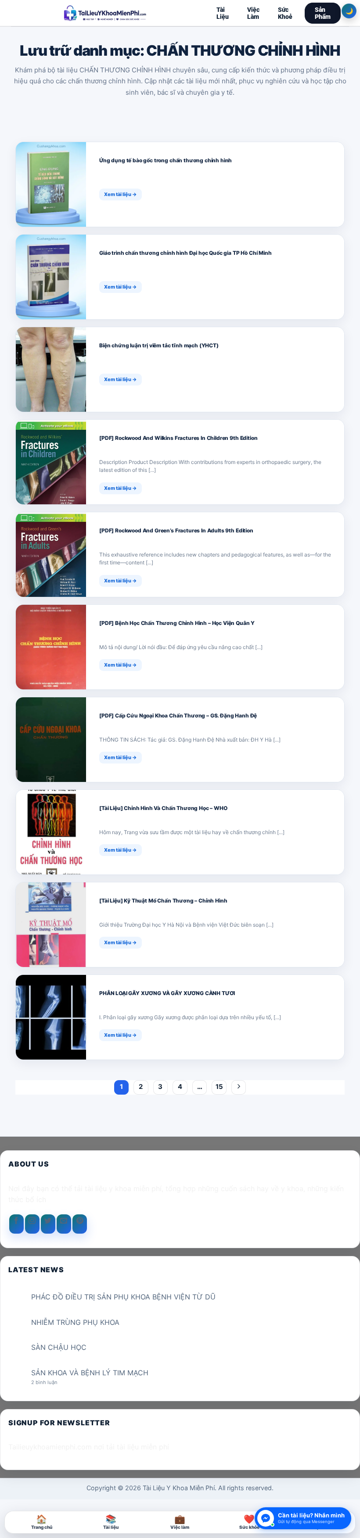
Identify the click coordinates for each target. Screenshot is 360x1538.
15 (219, 1087)
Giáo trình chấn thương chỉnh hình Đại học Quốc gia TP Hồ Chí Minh (185, 253)
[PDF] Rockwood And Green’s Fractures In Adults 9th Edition (176, 530)
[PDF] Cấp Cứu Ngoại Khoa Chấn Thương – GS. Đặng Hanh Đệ (178, 715)
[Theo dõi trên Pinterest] (79, 1224)
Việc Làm (253, 13)
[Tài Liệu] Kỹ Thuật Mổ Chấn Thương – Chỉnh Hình (163, 900)
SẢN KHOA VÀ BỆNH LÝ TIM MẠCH (89, 1373)
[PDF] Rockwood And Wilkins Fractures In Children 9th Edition (178, 438)
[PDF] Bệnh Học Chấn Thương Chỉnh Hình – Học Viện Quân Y (177, 623)
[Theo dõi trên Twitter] (48, 1224)
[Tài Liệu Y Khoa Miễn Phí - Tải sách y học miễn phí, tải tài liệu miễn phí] (105, 13)
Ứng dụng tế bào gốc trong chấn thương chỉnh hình (165, 160)
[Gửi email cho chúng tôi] (64, 1224)
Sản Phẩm (323, 13)
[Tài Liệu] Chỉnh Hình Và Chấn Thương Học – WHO (163, 808)
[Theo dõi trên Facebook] (16, 1224)
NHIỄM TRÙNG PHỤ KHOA (75, 1322)
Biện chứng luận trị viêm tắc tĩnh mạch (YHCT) (159, 345)
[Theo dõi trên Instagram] (32, 1224)
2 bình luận (51, 1382)
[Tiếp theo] (238, 1087)
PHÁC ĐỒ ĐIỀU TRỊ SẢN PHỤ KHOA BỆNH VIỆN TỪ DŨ (123, 1297)
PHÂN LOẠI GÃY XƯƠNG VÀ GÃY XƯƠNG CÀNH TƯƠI (167, 993)
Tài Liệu (222, 13)
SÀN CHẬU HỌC (58, 1347)
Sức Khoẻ (285, 13)
